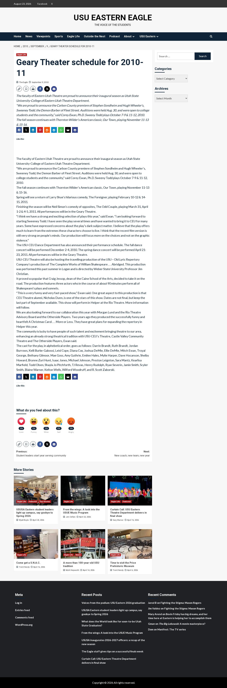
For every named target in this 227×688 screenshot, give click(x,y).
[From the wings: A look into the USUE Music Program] (83, 490)
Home (17, 36)
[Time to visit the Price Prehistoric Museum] (130, 544)
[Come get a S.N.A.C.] (36, 544)
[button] (19, 89)
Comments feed (24, 617)
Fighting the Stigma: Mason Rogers (181, 602)
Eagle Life (73, 36)
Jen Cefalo (70, 517)
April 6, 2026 (132, 570)
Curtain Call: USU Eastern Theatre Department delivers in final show (128, 512)
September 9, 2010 (40, 82)
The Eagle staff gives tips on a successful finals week (112, 651)
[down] (133, 36)
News (28, 36)
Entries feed (22, 610)
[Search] (211, 36)
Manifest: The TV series (171, 629)
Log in (18, 602)
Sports (59, 36)
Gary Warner (118, 520)
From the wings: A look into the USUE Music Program (81, 511)
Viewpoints (43, 36)
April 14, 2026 (88, 570)
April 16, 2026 (133, 520)
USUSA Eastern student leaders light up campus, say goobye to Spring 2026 (35, 512)
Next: (132, 453)
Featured (33, 502)
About (127, 36)
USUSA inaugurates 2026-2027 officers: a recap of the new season (113, 642)
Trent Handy (24, 567)
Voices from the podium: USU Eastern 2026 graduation (113, 602)
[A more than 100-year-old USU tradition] (83, 544)
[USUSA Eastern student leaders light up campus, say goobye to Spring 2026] (36, 490)
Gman (151, 623)
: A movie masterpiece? (182, 623)
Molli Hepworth (72, 570)
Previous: (41, 453)
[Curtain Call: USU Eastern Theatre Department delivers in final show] (130, 490)
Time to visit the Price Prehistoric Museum (123, 564)
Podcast (114, 36)
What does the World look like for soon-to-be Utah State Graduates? (111, 623)
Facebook (42, 3)
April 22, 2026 (85, 517)
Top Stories (45, 502)
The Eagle (23, 82)
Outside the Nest (94, 36)
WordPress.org (24, 624)
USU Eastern (147, 36)
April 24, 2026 (38, 520)
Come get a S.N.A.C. (28, 562)
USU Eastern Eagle (113, 17)
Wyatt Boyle (24, 520)
